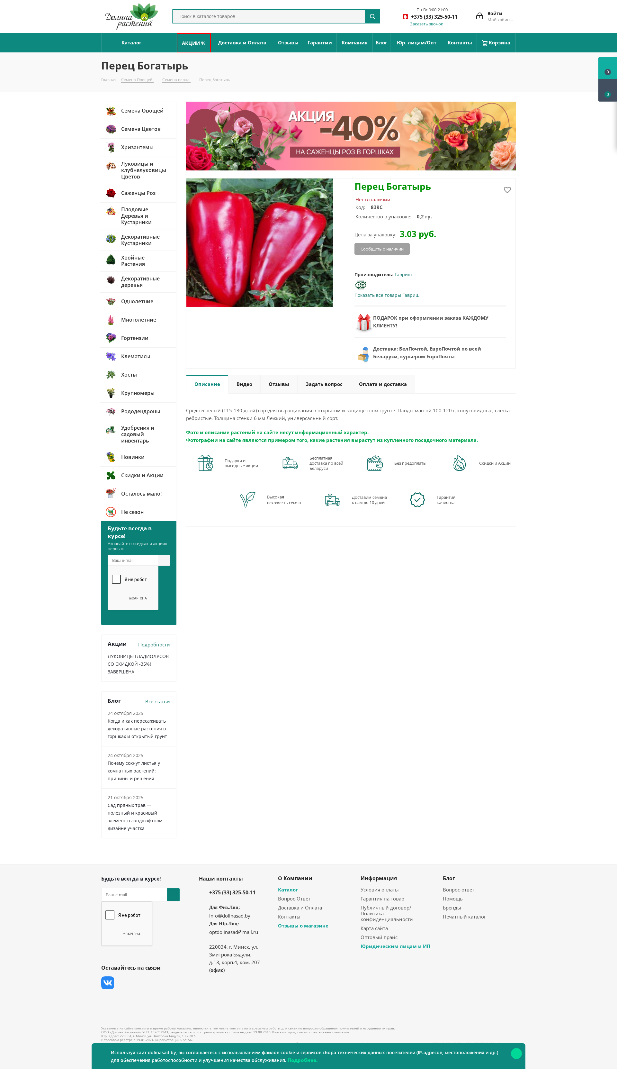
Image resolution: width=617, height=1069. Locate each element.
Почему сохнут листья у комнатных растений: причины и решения (134, 770)
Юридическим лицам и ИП (395, 946)
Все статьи (157, 701)
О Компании (295, 878)
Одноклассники (107, 998)
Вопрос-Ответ (294, 898)
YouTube (155, 982)
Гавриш (403, 274)
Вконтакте (107, 982)
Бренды (452, 907)
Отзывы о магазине (303, 925)
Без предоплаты (410, 463)
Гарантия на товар (382, 898)
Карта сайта (374, 928)
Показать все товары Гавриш (386, 295)
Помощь (453, 898)
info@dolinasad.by (229, 915)
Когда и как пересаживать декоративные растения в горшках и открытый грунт (137, 728)
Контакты (289, 916)
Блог (449, 878)
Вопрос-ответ (458, 889)
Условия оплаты (380, 889)
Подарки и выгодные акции (241, 463)
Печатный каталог (464, 916)
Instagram (139, 982)
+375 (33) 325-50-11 (232, 892)
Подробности (154, 644)
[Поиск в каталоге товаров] (372, 16)
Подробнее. (302, 1060)
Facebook (123, 982)
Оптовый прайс (379, 937)
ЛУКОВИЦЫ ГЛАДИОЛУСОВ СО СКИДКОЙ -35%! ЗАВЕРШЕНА (138, 664)
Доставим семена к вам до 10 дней (369, 500)
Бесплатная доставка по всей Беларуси (326, 463)
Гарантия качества (446, 500)
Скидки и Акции (495, 463)
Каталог (288, 889)
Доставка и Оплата (300, 907)
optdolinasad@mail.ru (233, 932)
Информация (379, 878)
